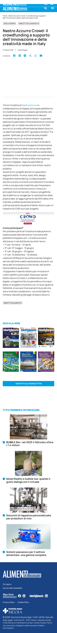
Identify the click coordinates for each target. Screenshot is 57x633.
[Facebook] (19, 595)
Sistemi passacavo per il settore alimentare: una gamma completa (26, 553)
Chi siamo (7, 584)
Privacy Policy (9, 602)
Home (5, 16)
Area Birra (10, 23)
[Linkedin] (23, 595)
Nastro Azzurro (29, 105)
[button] (45, 8)
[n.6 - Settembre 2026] (11, 338)
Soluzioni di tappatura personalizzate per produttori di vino (28, 517)
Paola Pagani (23, 50)
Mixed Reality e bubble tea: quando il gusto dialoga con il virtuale (28, 480)
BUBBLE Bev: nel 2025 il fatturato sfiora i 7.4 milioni (29, 443)
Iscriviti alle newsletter (12, 588)
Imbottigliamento (29, 23)
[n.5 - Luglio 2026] (28, 338)
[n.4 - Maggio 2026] (46, 338)
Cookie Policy (23, 602)
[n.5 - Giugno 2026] (28, 362)
